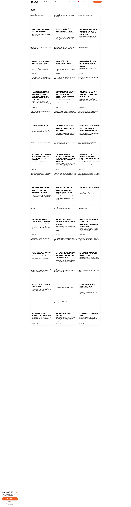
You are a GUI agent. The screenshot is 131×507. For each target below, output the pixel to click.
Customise (8, 504)
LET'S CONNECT (97, 1)
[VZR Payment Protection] (84, 1)
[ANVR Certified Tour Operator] (78, 1)
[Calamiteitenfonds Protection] (89, 1)
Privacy (12, 504)
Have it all (10, 498)
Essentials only (10, 501)
